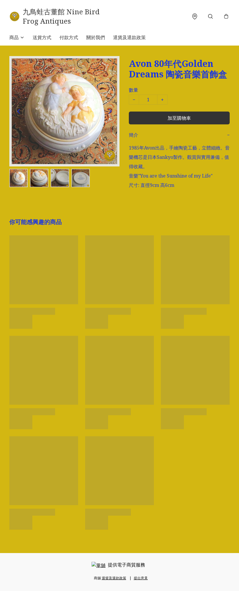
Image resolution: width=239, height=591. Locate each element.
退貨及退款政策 (129, 37)
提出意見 (141, 578)
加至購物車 (179, 118)
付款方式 (68, 37)
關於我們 (95, 37)
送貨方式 (42, 37)
